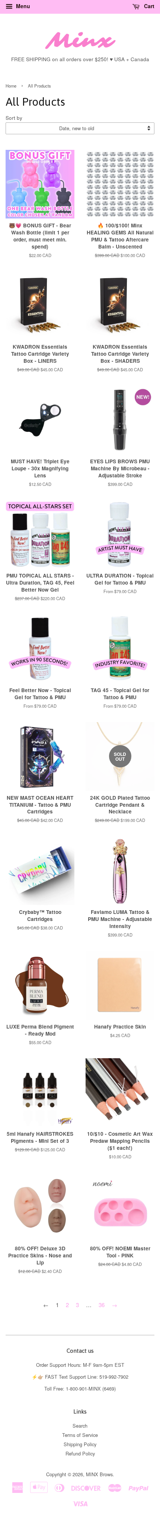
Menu (22, 6)
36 (102, 1305)
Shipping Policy (80, 1444)
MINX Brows (99, 1474)
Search (80, 1425)
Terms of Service (80, 1434)
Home (11, 86)
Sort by (14, 117)
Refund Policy (80, 1453)
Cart (148, 6)
